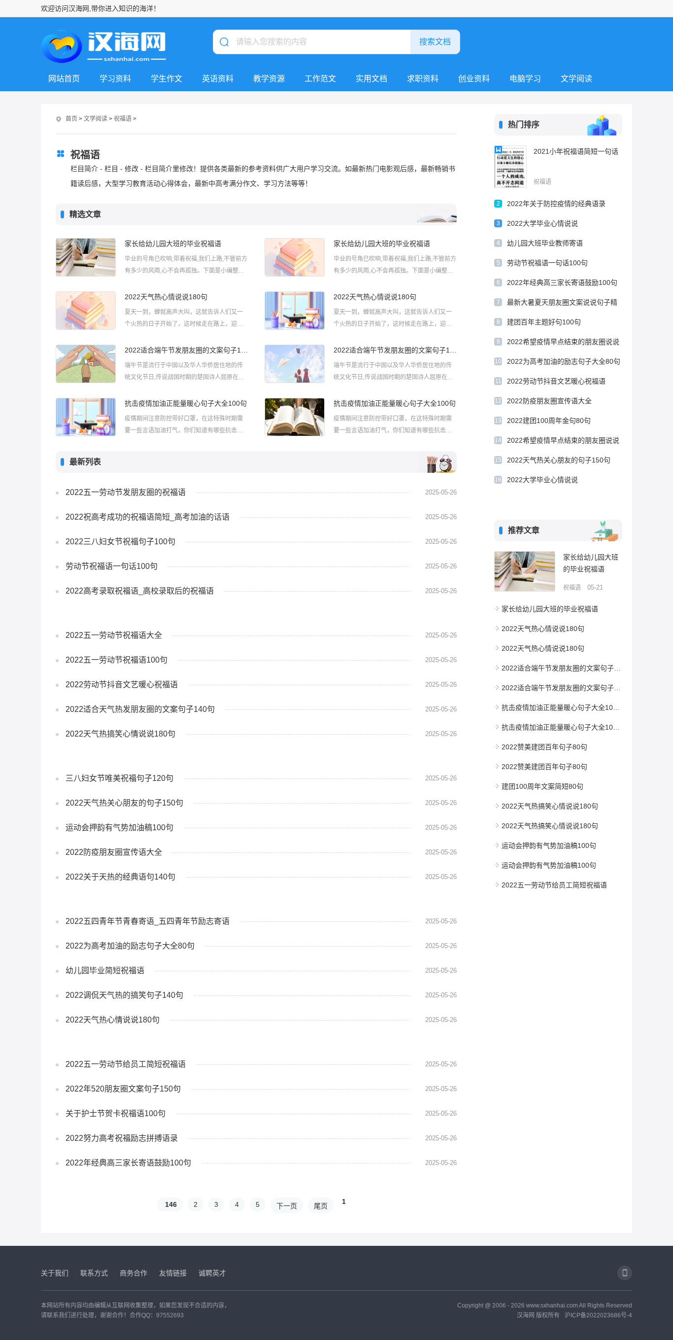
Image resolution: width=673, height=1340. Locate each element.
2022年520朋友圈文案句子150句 (123, 1089)
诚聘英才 (212, 1273)
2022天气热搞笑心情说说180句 (120, 734)
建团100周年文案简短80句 (542, 786)
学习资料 (115, 78)
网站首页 (64, 78)
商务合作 (133, 1273)
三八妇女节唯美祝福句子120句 (119, 778)
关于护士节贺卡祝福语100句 (116, 1113)
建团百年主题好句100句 (544, 322)
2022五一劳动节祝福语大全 (114, 635)
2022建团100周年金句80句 (549, 420)
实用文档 (371, 78)
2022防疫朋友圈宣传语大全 (114, 852)
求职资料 (422, 78)
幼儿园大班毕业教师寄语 (545, 243)
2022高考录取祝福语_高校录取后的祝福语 (140, 591)
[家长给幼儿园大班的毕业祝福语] (86, 257)
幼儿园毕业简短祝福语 (105, 970)
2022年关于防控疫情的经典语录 (556, 204)
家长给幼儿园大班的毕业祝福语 (173, 243)
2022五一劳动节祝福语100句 (117, 660)
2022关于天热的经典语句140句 (120, 877)
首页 (71, 118)
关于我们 (54, 1273)
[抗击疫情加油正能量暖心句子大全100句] (86, 417)
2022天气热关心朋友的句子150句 (124, 803)
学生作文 (166, 78)
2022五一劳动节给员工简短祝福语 (126, 1064)
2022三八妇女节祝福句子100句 (120, 541)
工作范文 (320, 78)
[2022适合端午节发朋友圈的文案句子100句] (86, 364)
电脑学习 (525, 78)
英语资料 (218, 78)
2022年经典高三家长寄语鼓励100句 (128, 1163)
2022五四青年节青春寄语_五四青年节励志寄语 (148, 921)
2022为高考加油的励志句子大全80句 (130, 946)
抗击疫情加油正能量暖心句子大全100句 (186, 403)
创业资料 (474, 78)
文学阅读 (576, 78)
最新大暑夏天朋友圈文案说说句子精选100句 (562, 304)
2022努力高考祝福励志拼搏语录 (122, 1138)
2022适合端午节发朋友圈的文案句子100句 (186, 350)
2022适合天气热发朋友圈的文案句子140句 (140, 709)
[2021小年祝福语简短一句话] (510, 166)
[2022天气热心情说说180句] (86, 310)
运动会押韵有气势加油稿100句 (119, 827)
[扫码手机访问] (624, 1273)
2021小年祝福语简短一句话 (576, 151)
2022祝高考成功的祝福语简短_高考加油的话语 (148, 517)
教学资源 (269, 78)
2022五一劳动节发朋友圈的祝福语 (126, 492)
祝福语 (123, 118)
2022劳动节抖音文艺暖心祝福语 (122, 684)
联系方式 (94, 1273)
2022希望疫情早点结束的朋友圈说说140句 (563, 343)
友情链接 (173, 1273)
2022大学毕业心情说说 (542, 223)
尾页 (321, 1206)
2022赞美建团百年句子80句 (544, 747)
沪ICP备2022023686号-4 (598, 1315)
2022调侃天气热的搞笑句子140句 (124, 995)
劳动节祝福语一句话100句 (112, 566)
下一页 (286, 1206)
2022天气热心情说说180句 (166, 297)
